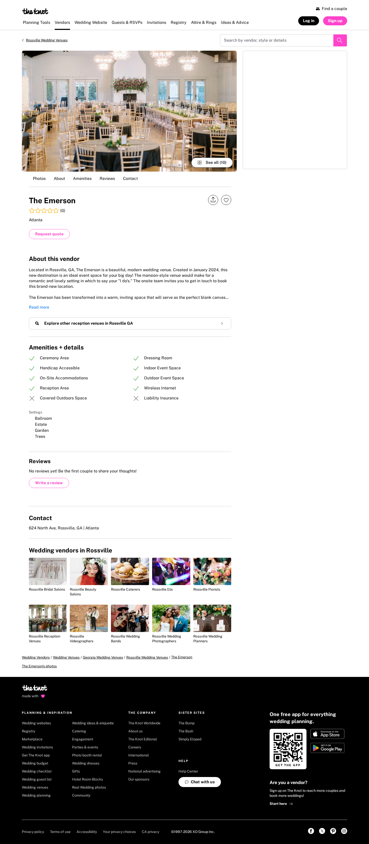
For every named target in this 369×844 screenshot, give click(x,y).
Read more (39, 307)
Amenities (82, 178)
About (59, 178)
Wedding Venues (66, 657)
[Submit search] (340, 40)
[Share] (213, 199)
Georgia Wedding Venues (103, 657)
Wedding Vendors (36, 657)
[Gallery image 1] (129, 111)
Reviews (107, 178)
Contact (130, 178)
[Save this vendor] (226, 200)
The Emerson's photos (39, 666)
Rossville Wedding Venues (47, 40)
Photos (39, 178)
